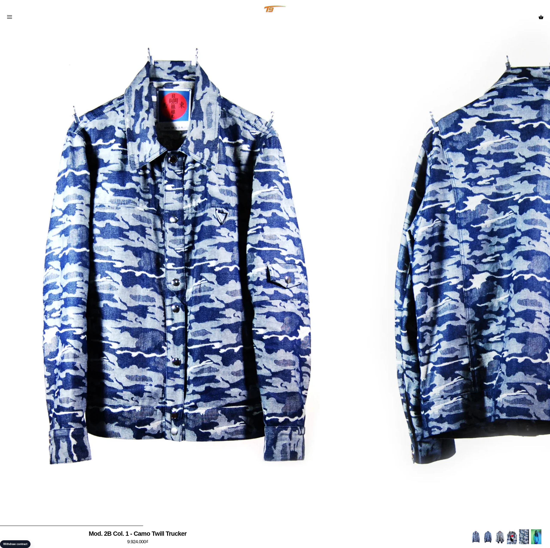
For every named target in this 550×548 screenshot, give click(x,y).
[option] (476, 536)
